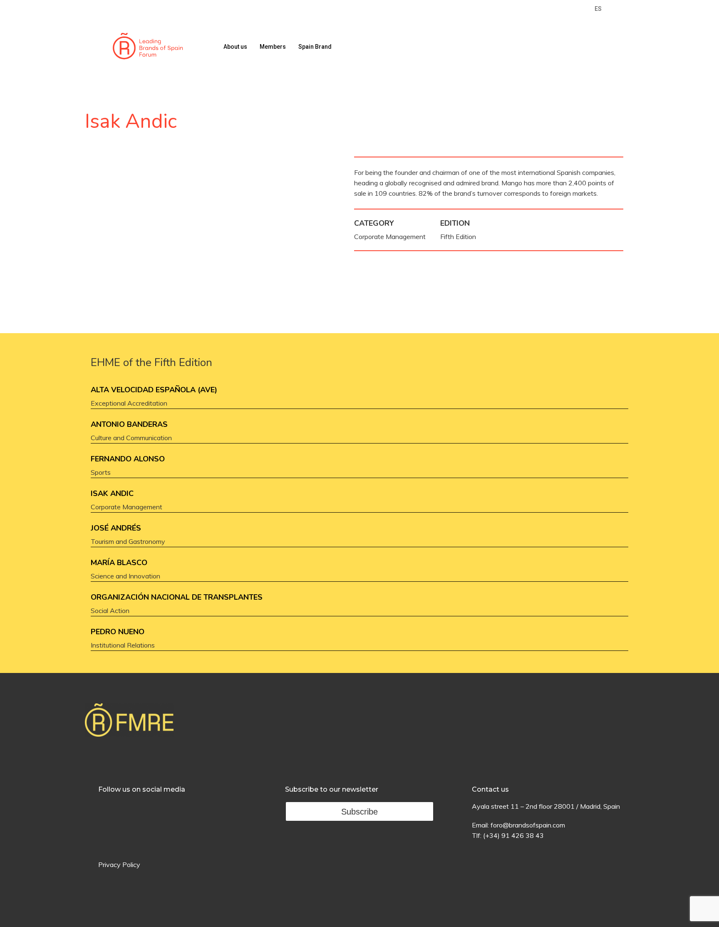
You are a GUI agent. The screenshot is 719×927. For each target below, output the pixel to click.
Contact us (490, 789)
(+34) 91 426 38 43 (513, 835)
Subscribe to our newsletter (331, 789)
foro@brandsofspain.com (528, 825)
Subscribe (359, 811)
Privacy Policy (119, 864)
